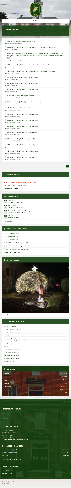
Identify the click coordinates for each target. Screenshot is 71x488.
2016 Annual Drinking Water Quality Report (20, 132)
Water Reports (8, 361)
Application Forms (9, 326)
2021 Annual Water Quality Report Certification (22, 83)
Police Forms (7, 344)
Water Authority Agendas (11, 355)
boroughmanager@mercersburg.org (16, 439)
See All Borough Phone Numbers (11, 459)
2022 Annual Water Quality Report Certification (22, 77)
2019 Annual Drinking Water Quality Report (20, 114)
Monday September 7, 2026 (15, 217)
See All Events (8, 221)
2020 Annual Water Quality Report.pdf (19, 96)
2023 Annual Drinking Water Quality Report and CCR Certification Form (29, 71)
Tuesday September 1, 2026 (16, 202)
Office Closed (12, 216)
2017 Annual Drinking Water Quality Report (20, 126)
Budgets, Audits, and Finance (12, 335)
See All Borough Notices (11, 188)
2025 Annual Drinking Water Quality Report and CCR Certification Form (29, 47)
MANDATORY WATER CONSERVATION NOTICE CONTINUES (20, 182)
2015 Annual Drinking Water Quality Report (20, 139)
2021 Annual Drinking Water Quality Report (20, 89)
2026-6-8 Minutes (10, 233)
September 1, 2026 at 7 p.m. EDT (17, 207)
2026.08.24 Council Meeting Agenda (15, 243)
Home (6, 34)
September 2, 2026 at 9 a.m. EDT (17, 212)
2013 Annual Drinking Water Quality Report (20, 151)
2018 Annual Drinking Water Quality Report (20, 120)
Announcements (7, 473)
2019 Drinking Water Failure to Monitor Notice (21, 108)
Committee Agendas (9, 338)
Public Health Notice (10, 185)
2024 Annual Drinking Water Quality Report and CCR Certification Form (29, 65)
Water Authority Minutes (10, 358)
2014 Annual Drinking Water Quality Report (20, 145)
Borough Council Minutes (10, 332)
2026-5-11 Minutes (10, 236)
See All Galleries (8, 315)
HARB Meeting (12, 206)
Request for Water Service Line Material (19, 41)
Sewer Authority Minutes (10, 353)
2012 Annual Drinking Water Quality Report (20, 157)
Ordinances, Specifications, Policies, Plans (15, 341)
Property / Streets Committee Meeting (19, 211)
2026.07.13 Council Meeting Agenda (15, 249)
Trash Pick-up (12, 200)
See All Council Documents (12, 252)
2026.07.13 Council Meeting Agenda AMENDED (18, 246)
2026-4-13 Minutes (10, 239)
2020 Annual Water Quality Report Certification (22, 102)
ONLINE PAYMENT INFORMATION (13, 179)
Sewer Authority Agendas (11, 350)
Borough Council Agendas (11, 329)
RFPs (5, 347)
